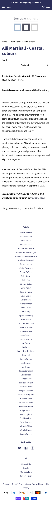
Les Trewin (26, 367)
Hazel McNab (26, 319)
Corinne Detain (26, 284)
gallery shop (38, 198)
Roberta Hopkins (26, 406)
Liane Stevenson (26, 371)
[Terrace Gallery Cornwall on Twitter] (19, 448)
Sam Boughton (26, 414)
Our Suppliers (26, 472)
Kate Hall (26, 355)
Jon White (26, 347)
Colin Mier (26, 280)
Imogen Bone (26, 331)
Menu (8, 7)
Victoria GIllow (26, 426)
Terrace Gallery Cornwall (29, 484)
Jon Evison (26, 343)
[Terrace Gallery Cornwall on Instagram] (32, 448)
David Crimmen (26, 292)
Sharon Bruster (26, 434)
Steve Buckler (26, 422)
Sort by (5, 60)
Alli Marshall (26, 240)
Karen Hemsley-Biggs (26, 351)
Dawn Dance (26, 296)
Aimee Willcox (26, 236)
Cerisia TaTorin (26, 272)
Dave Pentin (26, 288)
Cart (48, 7)
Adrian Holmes (26, 232)
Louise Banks (26, 379)
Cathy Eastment (26, 268)
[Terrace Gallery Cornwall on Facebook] (26, 448)
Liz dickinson (26, 375)
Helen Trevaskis (26, 327)
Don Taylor (26, 307)
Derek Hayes (26, 300)
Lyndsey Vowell (26, 386)
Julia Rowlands (26, 339)
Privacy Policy (26, 476)
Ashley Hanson (26, 264)
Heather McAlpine (26, 323)
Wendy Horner (26, 430)
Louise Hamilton (26, 383)
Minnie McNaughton (26, 394)
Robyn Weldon (26, 410)
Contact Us (26, 464)
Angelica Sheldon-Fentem (26, 256)
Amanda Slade (26, 244)
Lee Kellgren (26, 363)
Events (26, 468)
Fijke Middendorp (26, 315)
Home (4, 42)
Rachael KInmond (26, 402)
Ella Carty (26, 311)
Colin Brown (26, 276)
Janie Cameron (26, 335)
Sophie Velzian (26, 418)
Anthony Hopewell (26, 260)
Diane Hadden (26, 303)
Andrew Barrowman (26, 248)
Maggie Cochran (26, 390)
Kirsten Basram (26, 359)
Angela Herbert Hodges (26, 252)
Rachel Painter (26, 398)
